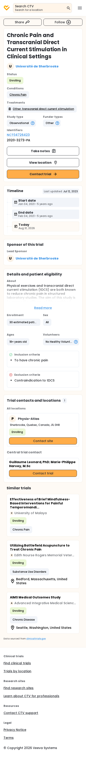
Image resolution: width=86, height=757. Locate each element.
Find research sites (19, 688)
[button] (18, 94)
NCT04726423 (18, 135)
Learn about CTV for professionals (31, 696)
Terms (9, 737)
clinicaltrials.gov (36, 638)
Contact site (43, 441)
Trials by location (17, 671)
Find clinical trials (17, 663)
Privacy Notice (15, 730)
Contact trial (40, 174)
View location (40, 162)
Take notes (40, 151)
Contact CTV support (21, 713)
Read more (43, 308)
